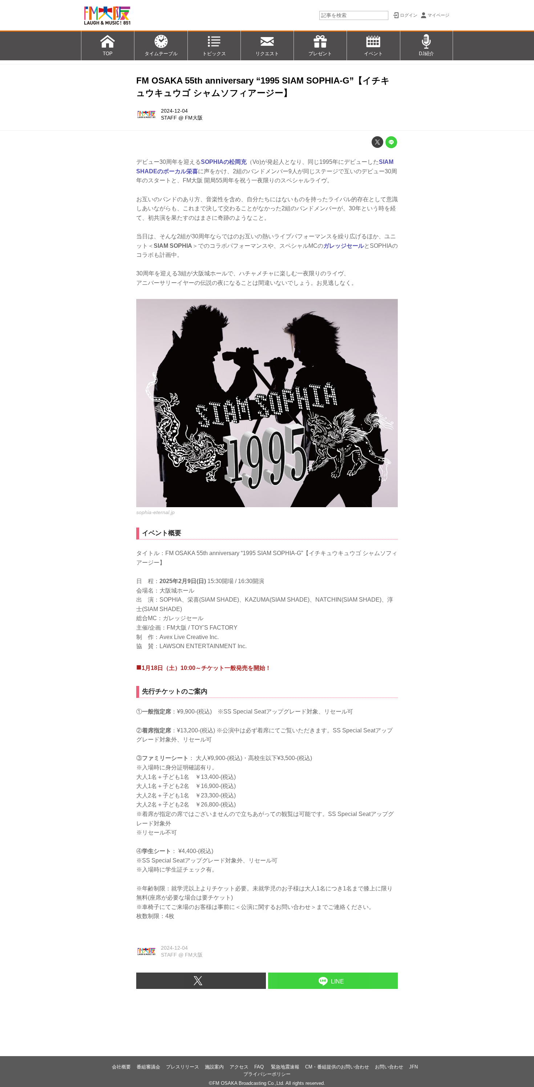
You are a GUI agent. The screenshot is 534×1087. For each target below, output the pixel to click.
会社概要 (121, 1067)
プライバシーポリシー (267, 1074)
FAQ (259, 1067)
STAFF (169, 118)
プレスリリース (182, 1067)
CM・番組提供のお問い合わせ (337, 1067)
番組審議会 (148, 1067)
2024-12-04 (174, 111)
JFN (413, 1067)
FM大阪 (194, 118)
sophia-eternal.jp (155, 512)
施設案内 (214, 1067)
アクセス (239, 1067)
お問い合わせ (389, 1067)
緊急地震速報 (285, 1067)
